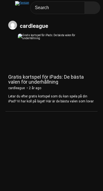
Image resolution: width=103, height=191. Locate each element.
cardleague (34, 26)
